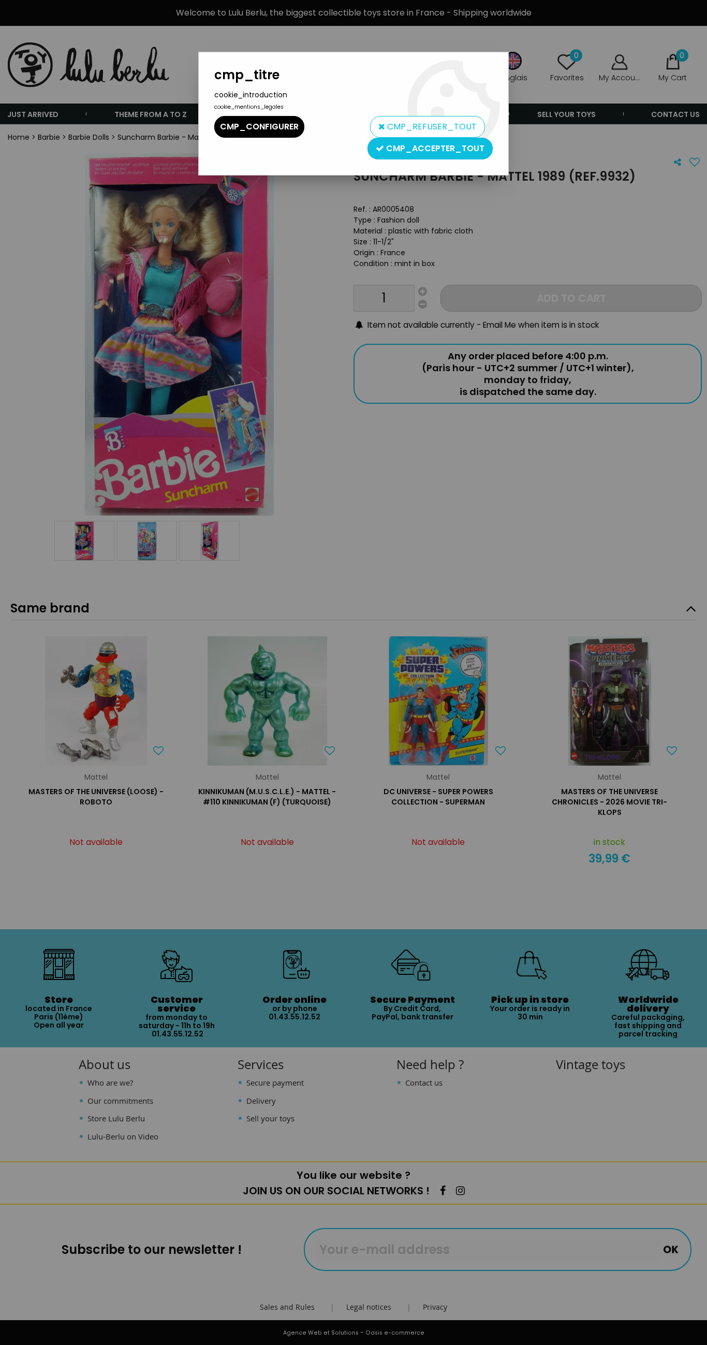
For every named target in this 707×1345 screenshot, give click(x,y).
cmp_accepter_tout (434, 148)
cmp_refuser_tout (431, 127)
